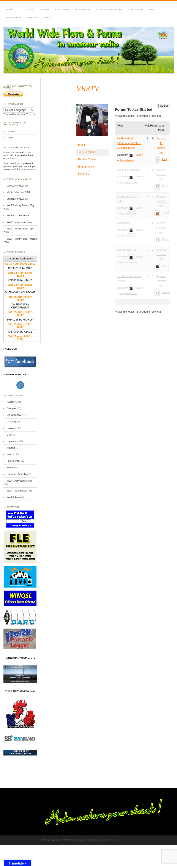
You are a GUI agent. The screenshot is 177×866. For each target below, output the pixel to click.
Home (9, 9)
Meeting (11, 447)
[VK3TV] (92, 139)
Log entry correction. (129, 169)
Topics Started (86, 152)
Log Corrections (128, 182)
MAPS (151, 9)
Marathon (135, 9)
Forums (32, 17)
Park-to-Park (13, 461)
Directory (62, 9)
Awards (11, 401)
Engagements (86, 166)
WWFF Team (14, 497)
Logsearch (12, 441)
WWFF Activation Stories (20, 480)
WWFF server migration (19, 222)
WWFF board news (17, 490)
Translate (31, 114)
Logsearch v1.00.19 (17, 185)
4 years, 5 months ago (161, 174)
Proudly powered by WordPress (59, 840)
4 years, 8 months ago (161, 227)
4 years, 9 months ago (161, 281)
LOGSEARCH (82, 9)
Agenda (44, 9)
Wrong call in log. (127, 249)
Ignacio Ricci (110, 840)
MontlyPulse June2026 (18, 192)
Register (11, 131)
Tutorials (11, 467)
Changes (11, 408)
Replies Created (87, 159)
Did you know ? (15, 415)
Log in (10, 137)
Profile (82, 144)
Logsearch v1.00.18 (17, 199)
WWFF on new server (18, 215)
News (46, 17)
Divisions (11, 428)
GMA (9, 434)
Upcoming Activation (17, 474)
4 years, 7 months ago (161, 201)
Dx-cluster (26, 9)
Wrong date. (124, 222)
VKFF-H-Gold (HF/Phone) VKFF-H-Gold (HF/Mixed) (129, 143)
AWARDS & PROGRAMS (109, 9)
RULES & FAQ (13, 17)
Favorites (83, 173)
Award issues (127, 160)
